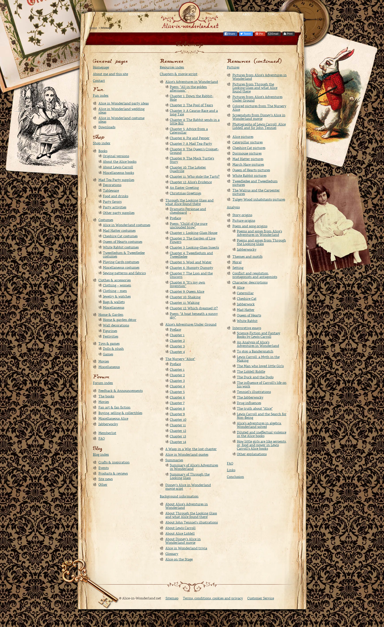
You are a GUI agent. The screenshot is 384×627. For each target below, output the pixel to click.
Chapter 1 (177, 335)
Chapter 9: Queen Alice (187, 291)
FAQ (101, 438)
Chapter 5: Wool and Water (191, 262)
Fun (164, 14)
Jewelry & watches (117, 296)
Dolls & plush (113, 349)
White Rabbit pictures (249, 175)
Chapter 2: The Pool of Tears (191, 105)
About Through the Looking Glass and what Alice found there (191, 515)
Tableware (111, 190)
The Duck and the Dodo (255, 377)
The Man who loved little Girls (260, 366)
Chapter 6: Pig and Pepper (190, 138)
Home (109, 14)
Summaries (174, 460)
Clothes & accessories (114, 280)
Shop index (101, 143)
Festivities (110, 336)
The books (106, 396)
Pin (261, 33)
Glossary (171, 554)
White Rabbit (247, 321)
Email (275, 33)
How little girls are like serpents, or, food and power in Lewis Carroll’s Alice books (261, 445)
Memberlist (107, 433)
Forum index (103, 383)
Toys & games (109, 343)
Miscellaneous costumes (121, 267)
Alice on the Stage (179, 559)
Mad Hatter (245, 310)
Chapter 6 (177, 397)
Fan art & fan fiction (114, 407)
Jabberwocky (108, 424)
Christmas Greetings (185, 193)
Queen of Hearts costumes (122, 242)
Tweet (247, 33)
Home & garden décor (119, 320)
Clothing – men (115, 291)
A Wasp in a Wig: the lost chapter (191, 449)
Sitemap (172, 598)
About (247, 14)
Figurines (110, 331)
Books (102, 151)
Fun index (100, 95)
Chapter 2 (177, 341)
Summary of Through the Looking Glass (190, 476)
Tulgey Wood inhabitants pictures (258, 199)
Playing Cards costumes (121, 262)
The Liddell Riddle (251, 371)
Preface (175, 218)
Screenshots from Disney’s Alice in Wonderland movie (258, 117)
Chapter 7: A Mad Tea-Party (191, 143)
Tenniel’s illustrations (254, 392)
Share (231, 33)
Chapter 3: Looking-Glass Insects (194, 247)
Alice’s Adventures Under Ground (190, 324)
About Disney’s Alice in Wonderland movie (183, 540)
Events (103, 468)
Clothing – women (117, 285)
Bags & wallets (114, 302)
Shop (192, 14)
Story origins (242, 215)
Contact (275, 14)
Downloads (106, 127)
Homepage (101, 67)
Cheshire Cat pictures (248, 148)
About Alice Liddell (180, 533)
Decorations (112, 185)
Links (231, 470)
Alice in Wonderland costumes (126, 225)
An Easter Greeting (184, 188)
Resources (137, 14)
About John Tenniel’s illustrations (191, 522)
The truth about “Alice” (255, 408)
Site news (105, 479)
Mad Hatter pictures (247, 159)
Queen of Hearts (249, 315)
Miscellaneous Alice (113, 418)
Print (289, 33)
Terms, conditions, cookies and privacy (213, 598)
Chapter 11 (178, 425)
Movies (103, 361)
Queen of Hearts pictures (251, 170)
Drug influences (249, 403)
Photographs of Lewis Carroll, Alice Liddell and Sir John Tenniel (259, 126)
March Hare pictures (248, 164)
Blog (219, 14)
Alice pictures (242, 137)
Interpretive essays (246, 328)
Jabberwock (246, 304)
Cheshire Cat (246, 298)
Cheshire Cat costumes (120, 236)
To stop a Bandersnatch (255, 351)
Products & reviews (113, 473)
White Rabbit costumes (121, 247)
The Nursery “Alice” (180, 359)
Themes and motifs (247, 256)
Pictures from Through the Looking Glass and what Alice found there (254, 88)
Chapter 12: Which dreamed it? (194, 308)
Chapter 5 (177, 392)
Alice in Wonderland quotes (186, 454)
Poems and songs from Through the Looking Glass (261, 242)
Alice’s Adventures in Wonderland (191, 82)
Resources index (172, 67)
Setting (237, 268)
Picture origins (243, 220)
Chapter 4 (177, 352)
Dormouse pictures (247, 153)
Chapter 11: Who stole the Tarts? (195, 176)
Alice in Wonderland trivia (186, 548)
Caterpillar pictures (247, 142)
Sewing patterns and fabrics (124, 273)
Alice (240, 287)
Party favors (112, 202)
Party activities (114, 207)
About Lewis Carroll (118, 167)
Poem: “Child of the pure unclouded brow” (188, 225)
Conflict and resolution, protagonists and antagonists (254, 275)
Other (102, 484)
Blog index (101, 454)
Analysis (233, 207)
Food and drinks (115, 196)
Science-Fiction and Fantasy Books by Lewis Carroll (258, 335)
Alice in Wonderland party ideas (123, 103)
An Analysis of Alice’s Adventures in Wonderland (258, 344)
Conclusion (235, 477)
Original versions (116, 156)
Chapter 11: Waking (184, 302)
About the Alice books (119, 161)
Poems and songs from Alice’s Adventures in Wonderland (259, 233)
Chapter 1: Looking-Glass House (193, 233)
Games (108, 354)
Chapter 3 (177, 346)
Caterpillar (245, 293)
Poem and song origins (249, 226)
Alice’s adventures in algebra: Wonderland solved (259, 425)
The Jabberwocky (250, 397)
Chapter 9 (177, 414)
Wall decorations (116, 325)
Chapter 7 (177, 403)
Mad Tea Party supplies (116, 180)
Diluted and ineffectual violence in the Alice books (261, 434)
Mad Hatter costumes (119, 230)
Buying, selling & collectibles (120, 413)
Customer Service (260, 598)
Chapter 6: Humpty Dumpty (191, 268)
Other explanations (252, 454)
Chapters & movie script (178, 74)
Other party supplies (118, 213)
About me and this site (110, 74)
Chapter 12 (178, 431)
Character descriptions (250, 282)
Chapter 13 (178, 436)
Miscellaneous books (118, 173)
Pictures (233, 67)
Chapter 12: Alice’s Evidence (191, 182)
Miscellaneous (113, 307)
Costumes (105, 220)
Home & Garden (110, 315)
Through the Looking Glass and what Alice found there (189, 202)
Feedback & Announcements (120, 391)
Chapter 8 (177, 408)
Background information (179, 496)
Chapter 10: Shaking (185, 297)
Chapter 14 (178, 442)
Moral (237, 262)
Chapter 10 (178, 419)
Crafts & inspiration (114, 462)
